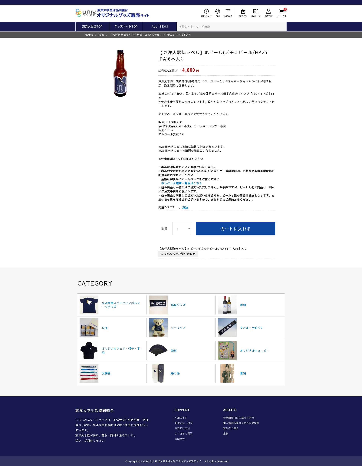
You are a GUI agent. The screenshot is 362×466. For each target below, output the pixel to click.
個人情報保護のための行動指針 (241, 423)
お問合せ (180, 439)
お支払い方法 (182, 428)
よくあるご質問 (184, 433)
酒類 (101, 34)
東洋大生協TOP (92, 26)
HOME (89, 34)
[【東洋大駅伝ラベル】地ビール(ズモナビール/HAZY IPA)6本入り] (120, 73)
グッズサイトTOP (126, 26)
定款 (225, 433)
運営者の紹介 (231, 428)
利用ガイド (181, 418)
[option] (120, 73)
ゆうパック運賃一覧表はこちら (181, 183)
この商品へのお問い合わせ (178, 254)
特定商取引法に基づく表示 (238, 418)
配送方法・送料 (184, 423)
